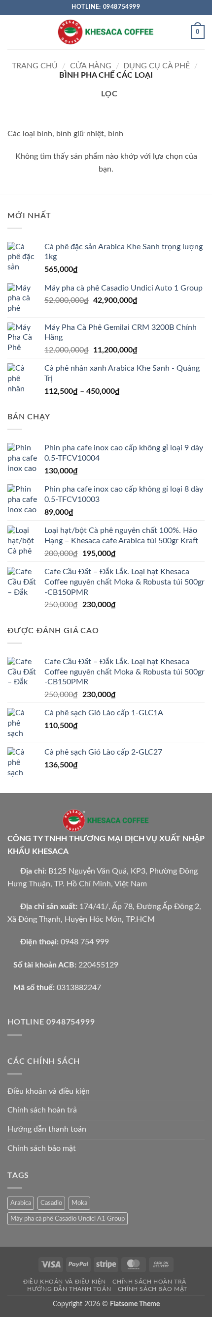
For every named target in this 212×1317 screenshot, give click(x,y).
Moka (79, 1203)
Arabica (20, 1203)
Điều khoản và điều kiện (48, 1091)
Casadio (51, 1203)
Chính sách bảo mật (41, 1148)
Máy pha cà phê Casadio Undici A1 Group (67, 1219)
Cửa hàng (90, 66)
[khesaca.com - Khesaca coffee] (106, 31)
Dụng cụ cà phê (156, 66)
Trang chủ (35, 66)
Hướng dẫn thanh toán (46, 1129)
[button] (13, 32)
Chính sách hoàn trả (42, 1110)
